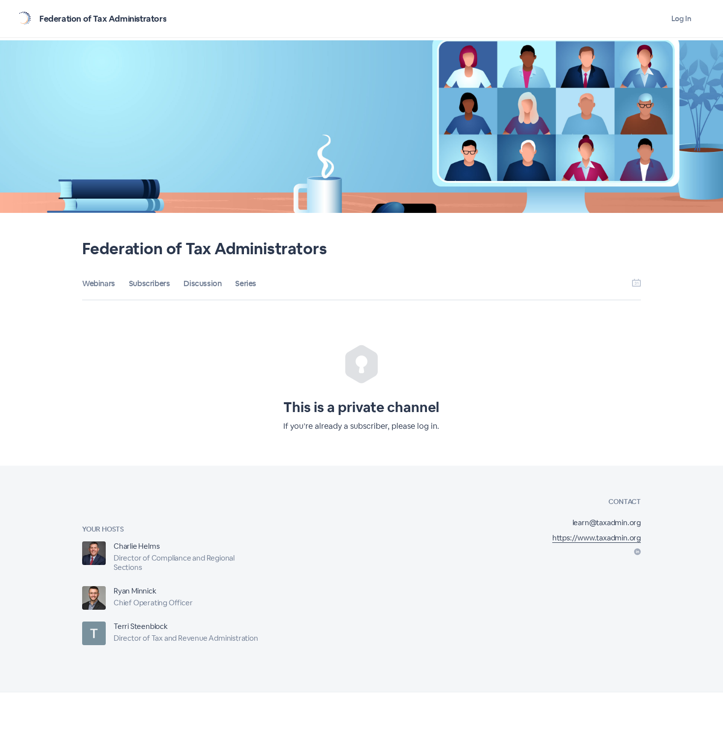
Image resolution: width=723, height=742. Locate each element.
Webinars (98, 283)
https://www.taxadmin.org (596, 537)
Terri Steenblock (141, 626)
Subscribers (149, 283)
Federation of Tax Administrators (102, 18)
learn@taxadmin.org (606, 522)
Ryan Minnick (135, 590)
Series (245, 283)
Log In (681, 18)
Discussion (202, 283)
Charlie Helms (136, 546)
